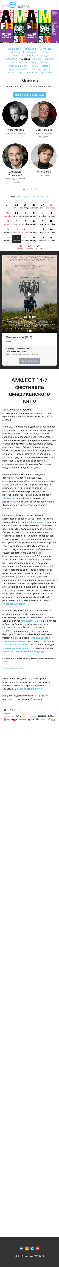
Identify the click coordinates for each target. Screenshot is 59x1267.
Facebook (22, 688)
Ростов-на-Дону (18, 65)
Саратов (36, 69)
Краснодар (43, 55)
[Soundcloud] (37, 1248)
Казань (45, 52)
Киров (30, 55)
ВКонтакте (36, 688)
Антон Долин (44, 171)
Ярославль (47, 72)
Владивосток (15, 48)
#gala (19, 197)
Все (7, 206)
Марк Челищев (43, 129)
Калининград (17, 55)
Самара (45, 65)
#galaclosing (42, 197)
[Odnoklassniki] (27, 1248)
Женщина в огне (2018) (19, 337)
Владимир (31, 48)
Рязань (34, 65)
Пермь (43, 62)
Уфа (20, 72)
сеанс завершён (29, 361)
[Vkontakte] (21, 1248)
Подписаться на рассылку (29, 94)
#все (13, 197)
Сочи (47, 69)
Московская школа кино (39, 86)
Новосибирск (19, 62)
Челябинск (31, 72)
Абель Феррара (15, 129)
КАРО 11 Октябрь (15, 86)
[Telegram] (32, 1248)
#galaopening (29, 197)
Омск (34, 62)
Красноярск (11, 59)
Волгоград (46, 48)
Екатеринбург (31, 52)
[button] (24, 189)
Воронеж (15, 52)
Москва (25, 59)
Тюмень (11, 72)
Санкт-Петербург (19, 69)
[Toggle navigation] (52, 5)
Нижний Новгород (43, 59)
